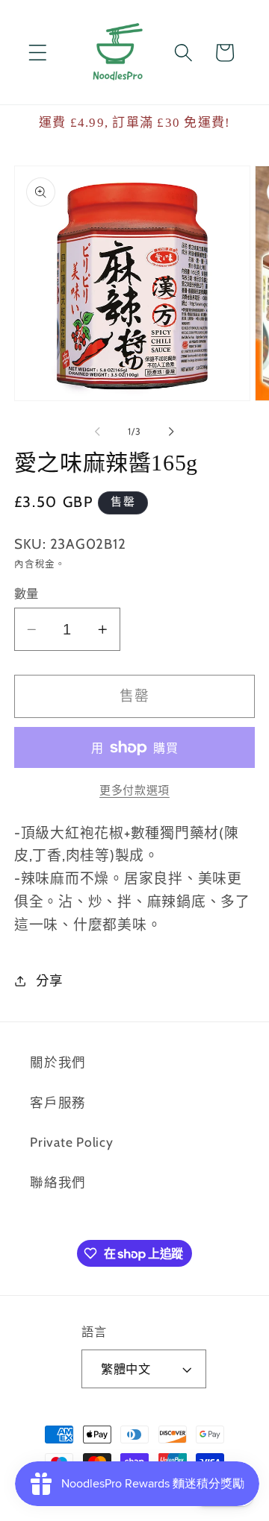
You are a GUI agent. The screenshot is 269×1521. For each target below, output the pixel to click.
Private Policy (72, 1142)
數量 (26, 593)
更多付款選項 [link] (134, 790)
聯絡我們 (58, 1182)
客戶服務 (58, 1102)
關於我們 (58, 1062)
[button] (37, 52)
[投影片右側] (171, 431)
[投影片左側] (97, 431)
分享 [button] (50, 980)
